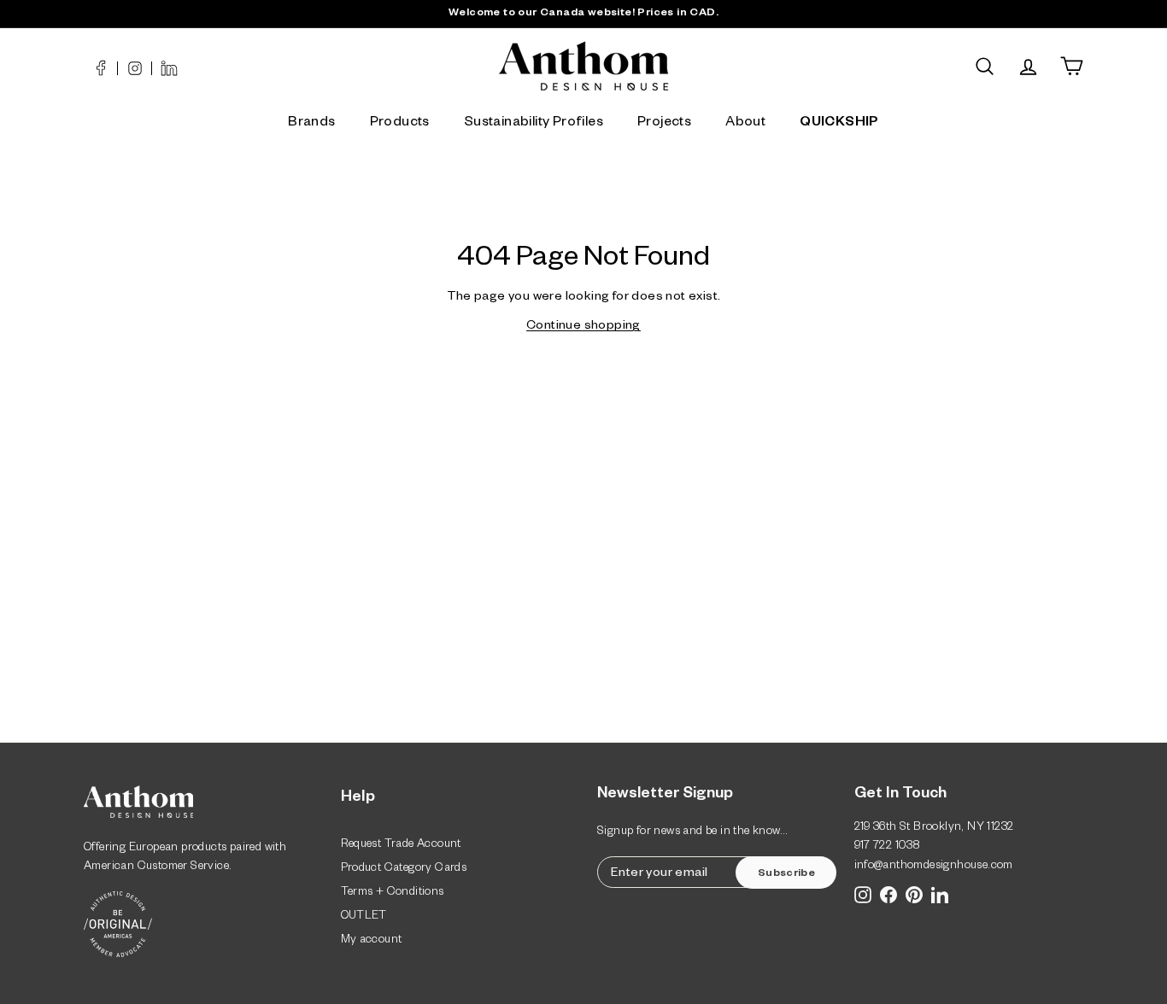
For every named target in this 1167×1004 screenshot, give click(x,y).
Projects (664, 123)
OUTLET (364, 917)
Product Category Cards (404, 869)
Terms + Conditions (392, 893)
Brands (311, 123)
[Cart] (1072, 66)
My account (371, 941)
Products (400, 123)
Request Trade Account (401, 845)
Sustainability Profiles (533, 123)
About (745, 123)
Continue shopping (583, 327)
